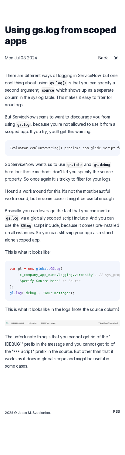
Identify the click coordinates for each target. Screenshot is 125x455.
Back (103, 57)
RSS (116, 411)
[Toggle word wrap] (112, 148)
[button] (116, 58)
